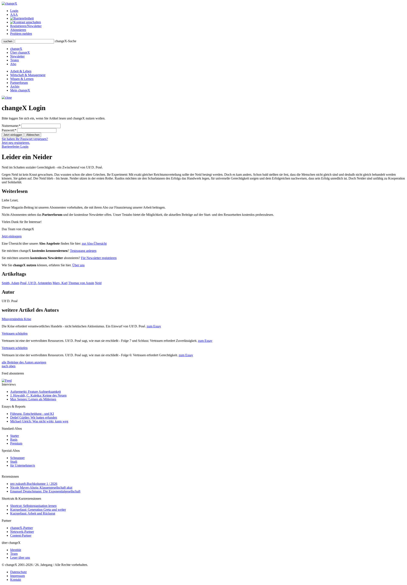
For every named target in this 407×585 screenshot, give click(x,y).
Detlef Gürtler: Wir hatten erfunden (33, 417)
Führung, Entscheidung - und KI (32, 413)
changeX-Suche (65, 41)
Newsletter (17, 56)
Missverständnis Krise (16, 319)
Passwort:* (9, 130)
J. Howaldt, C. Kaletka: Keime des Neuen (38, 395)
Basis (13, 439)
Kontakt (15, 579)
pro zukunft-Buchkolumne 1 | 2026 (33, 483)
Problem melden (21, 33)
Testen (14, 60)
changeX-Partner (21, 528)
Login (14, 11)
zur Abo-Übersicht (94, 243)
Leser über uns (20, 557)
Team (14, 554)
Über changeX (20, 52)
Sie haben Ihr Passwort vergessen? (25, 139)
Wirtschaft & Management (27, 75)
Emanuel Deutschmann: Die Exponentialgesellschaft (45, 491)
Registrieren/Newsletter (26, 26)
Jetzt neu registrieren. (16, 142)
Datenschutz (18, 572)
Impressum (17, 576)
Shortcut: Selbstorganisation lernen (33, 506)
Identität (15, 550)
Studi (13, 461)
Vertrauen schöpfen (15, 333)
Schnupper (17, 458)
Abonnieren (18, 30)
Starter (14, 436)
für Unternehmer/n (22, 465)
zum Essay (154, 326)
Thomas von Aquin (81, 283)
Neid (98, 283)
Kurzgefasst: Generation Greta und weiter (38, 509)
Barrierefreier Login (15, 146)
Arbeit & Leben (20, 71)
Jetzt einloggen (12, 236)
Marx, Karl (60, 283)
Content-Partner (20, 535)
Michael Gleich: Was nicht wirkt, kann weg (39, 421)
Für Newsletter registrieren (99, 258)
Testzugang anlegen (83, 251)
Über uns (78, 265)
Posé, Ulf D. (28, 283)
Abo (13, 64)
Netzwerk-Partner (22, 531)
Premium (16, 443)
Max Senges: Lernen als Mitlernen (33, 399)
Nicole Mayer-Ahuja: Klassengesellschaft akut (41, 487)
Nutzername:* (11, 126)
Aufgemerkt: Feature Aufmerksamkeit (35, 391)
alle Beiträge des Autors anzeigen (24, 362)
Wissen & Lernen (21, 79)
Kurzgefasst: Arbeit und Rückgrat (32, 513)
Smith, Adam (10, 283)
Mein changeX (20, 90)
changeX (16, 49)
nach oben (8, 366)
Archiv (15, 86)
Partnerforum (19, 82)
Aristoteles (45, 283)
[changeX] (9, 3)
